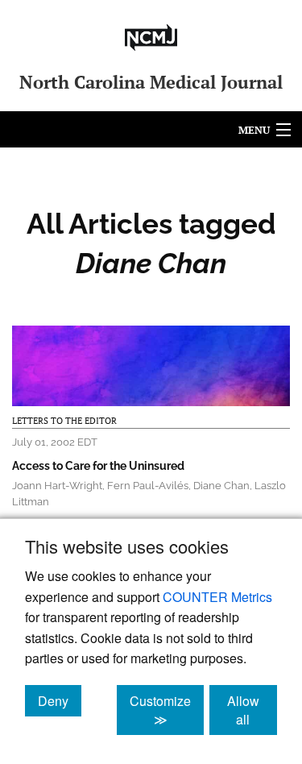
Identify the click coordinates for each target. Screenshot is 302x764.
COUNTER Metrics (217, 597)
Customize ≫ (167, 710)
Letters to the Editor (64, 420)
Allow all (252, 710)
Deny (59, 700)
